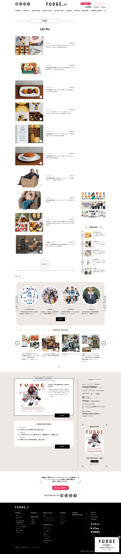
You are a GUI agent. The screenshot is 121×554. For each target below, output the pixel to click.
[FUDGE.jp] (56, 4)
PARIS (32, 521)
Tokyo (97, 394)
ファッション (63, 515)
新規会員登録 (60, 488)
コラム (45, 533)
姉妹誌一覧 (93, 514)
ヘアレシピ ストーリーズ (49, 519)
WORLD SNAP (36, 11)
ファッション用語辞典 (21, 527)
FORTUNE (77, 11)
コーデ (85, 393)
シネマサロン (47, 538)
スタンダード (19, 528)
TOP (16, 276)
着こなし (87, 397)
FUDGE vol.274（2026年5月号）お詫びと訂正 (32, 430)
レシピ (61, 519)
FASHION (18, 11)
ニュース (18, 519)
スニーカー (95, 397)
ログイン (100, 3)
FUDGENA (69, 11)
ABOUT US (17, 547)
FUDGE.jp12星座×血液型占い (91, 414)
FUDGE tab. (26, 11)
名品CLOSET (19, 517)
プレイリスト (47, 536)
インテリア (90, 384)
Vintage (85, 400)
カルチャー (46, 527)
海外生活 (62, 523)
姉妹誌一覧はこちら (94, 464)
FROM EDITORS (94, 517)
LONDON (33, 523)
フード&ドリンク (47, 531)
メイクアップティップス (49, 521)
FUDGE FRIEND (89, 387)
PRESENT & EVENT (96, 11)
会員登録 (86, 3)
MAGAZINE (85, 11)
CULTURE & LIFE (58, 11)
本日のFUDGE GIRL (100, 390)
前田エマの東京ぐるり (49, 540)
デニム (100, 387)
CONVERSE (84, 416)
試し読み (94, 461)
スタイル (91, 416)
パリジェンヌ (88, 404)
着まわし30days (86, 411)
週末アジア (46, 535)
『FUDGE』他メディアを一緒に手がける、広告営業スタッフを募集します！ (39, 435)
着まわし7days (19, 530)
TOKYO (32, 519)
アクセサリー (19, 532)
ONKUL (83, 384)
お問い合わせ (25, 547)
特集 (17, 515)
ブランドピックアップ (21, 525)
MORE (62, 415)
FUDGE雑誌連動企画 (95, 401)
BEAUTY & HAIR (47, 11)
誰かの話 (46, 542)
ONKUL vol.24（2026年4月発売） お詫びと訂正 (32, 440)
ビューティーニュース (49, 517)
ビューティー (63, 517)
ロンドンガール (88, 390)
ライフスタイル (47, 529)
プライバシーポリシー (36, 547)
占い (92, 394)
